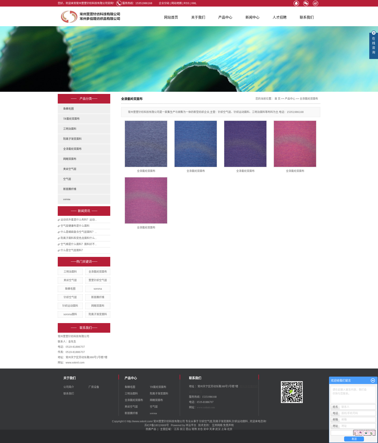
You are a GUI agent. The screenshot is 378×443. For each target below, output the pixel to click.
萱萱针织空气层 (98, 280)
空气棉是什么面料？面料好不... (79, 244)
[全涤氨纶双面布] (146, 143)
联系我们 (307, 17)
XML (194, 3)
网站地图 (176, 3)
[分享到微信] (305, 3)
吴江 (182, 429)
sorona (66, 199)
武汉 (217, 429)
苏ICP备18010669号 (156, 425)
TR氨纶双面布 (71, 118)
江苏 (176, 429)
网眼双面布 (69, 159)
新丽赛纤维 (69, 189)
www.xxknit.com (206, 407)
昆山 (188, 429)
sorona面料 (70, 314)
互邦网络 (217, 425)
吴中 (206, 429)
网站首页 (171, 17)
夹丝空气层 (69, 169)
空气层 (67, 179)
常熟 (194, 429)
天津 (212, 429)
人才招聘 (280, 17)
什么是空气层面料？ (72, 250)
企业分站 (164, 3)
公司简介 (68, 387)
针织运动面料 (70, 305)
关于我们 (198, 17)
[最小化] (373, 380)
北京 (229, 429)
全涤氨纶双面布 (72, 149)
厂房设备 (94, 387)
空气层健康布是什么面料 (75, 225)
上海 (223, 429)
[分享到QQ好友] (296, 3)
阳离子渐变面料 (72, 138)
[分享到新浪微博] (315, 3)
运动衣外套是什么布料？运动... (79, 219)
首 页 (277, 98)
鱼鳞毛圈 (68, 108)
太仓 (200, 429)
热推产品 (151, 429)
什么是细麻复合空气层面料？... (79, 232)
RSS (186, 3)
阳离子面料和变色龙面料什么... (79, 238)
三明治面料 (69, 128)
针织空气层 (70, 297)
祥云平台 (191, 425)
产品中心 (225, 17)
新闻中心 (252, 17)
